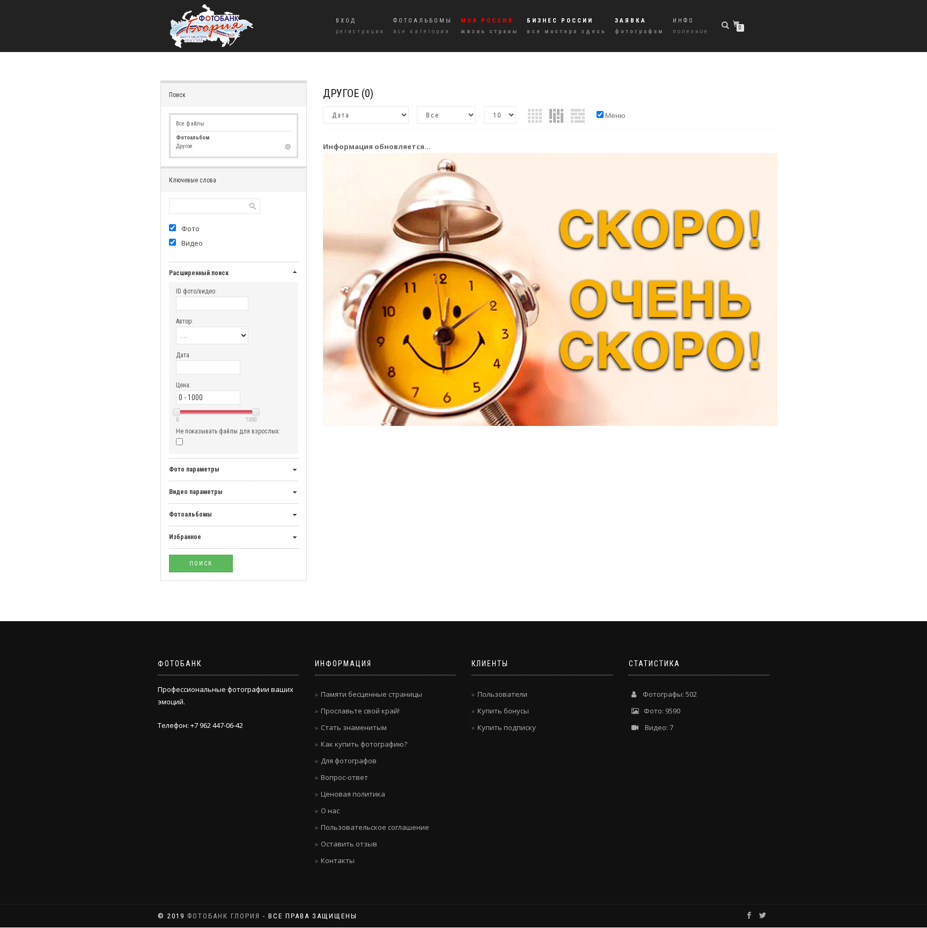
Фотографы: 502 (666, 694)
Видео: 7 (655, 727)
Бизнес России (566, 26)
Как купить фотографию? (364, 744)
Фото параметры (194, 469)
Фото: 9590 (659, 711)
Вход (360, 26)
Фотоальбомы (422, 26)
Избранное (185, 537)
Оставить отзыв (349, 844)
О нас (330, 810)
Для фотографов (349, 760)
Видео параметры (196, 492)
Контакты (338, 860)
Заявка (639, 26)
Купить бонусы (503, 711)
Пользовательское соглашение (375, 827)
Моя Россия (489, 26)
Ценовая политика (353, 794)
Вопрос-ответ (344, 777)
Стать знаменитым (354, 727)
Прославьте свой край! (360, 711)
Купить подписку (506, 727)
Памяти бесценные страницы (371, 694)
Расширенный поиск (199, 273)
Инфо (691, 26)
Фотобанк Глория (223, 916)
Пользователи (502, 694)
